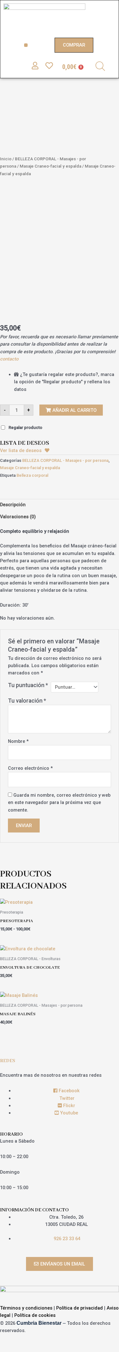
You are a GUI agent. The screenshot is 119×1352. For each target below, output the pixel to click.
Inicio (5, 158)
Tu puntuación (28, 685)
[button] (26, 45)
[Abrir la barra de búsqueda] (100, 66)
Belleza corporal (32, 475)
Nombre (18, 741)
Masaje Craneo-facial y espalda (50, 166)
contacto (9, 359)
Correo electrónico (30, 768)
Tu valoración (27, 701)
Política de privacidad (79, 1308)
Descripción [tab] (13, 504)
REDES (7, 1061)
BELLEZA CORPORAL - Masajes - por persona (65, 460)
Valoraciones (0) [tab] (18, 517)
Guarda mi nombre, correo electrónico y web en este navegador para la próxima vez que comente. (59, 802)
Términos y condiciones (26, 1308)
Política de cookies (35, 1315)
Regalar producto (25, 427)
